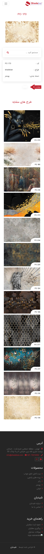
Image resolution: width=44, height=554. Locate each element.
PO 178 (37, 418)
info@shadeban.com (15, 455)
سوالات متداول (34, 532)
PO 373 (37, 215)
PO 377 (37, 345)
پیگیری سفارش (34, 528)
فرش (39, 488)
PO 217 (37, 369)
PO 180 (37, 165)
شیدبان (13, 547)
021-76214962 (33, 455)
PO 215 (37, 190)
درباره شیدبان (35, 503)
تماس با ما (36, 507)
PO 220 (37, 265)
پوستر (38, 484)
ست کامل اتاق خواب (32, 473)
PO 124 (37, 288)
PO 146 (37, 312)
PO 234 (37, 240)
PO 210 (37, 393)
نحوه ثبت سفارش (33, 524)
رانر (39, 481)
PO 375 (37, 140)
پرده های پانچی (34, 477)
